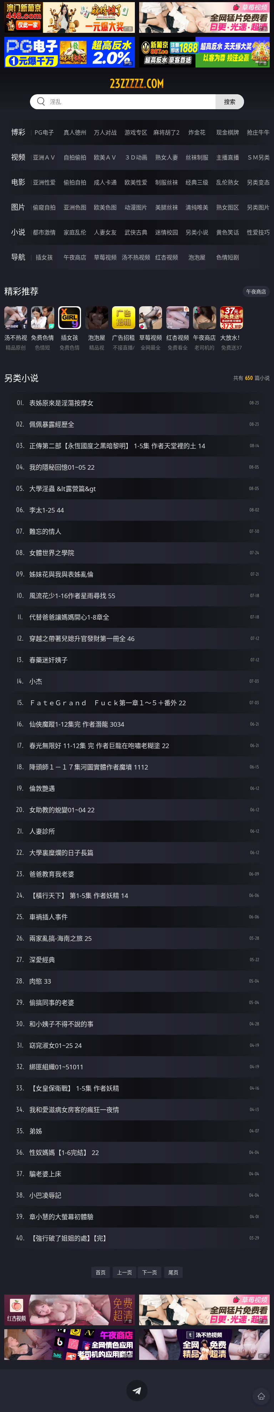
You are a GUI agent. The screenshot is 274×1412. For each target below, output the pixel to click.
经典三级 (197, 182)
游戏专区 (136, 132)
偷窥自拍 (44, 207)
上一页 (124, 1272)
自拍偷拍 (75, 157)
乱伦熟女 (227, 182)
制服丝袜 (166, 182)
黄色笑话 (227, 232)
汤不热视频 (136, 257)
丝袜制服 (197, 157)
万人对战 (105, 132)
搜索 (229, 102)
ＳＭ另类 (258, 157)
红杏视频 (166, 257)
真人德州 (75, 132)
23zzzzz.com (137, 83)
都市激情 (44, 232)
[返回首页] (261, 1396)
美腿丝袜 (166, 207)
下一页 (149, 1272)
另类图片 (258, 207)
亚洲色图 (75, 207)
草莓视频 (105, 257)
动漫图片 (136, 207)
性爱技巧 (258, 232)
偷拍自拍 (75, 182)
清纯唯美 (197, 207)
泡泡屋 (197, 257)
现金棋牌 (227, 132)
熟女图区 (227, 207)
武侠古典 (136, 232)
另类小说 (197, 232)
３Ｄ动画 (136, 157)
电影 (18, 182)
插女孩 (44, 257)
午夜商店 (75, 257)
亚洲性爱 (44, 182)
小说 (18, 232)
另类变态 (258, 182)
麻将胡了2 (166, 132)
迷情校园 (166, 232)
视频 (18, 157)
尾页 (173, 1272)
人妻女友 (105, 232)
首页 (101, 1272)
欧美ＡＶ (105, 157)
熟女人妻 (166, 157)
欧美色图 (105, 207)
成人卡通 (105, 182)
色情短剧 (227, 257)
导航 (18, 257)
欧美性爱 (136, 182)
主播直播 (227, 157)
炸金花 (197, 132)
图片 (18, 207)
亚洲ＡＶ (44, 157)
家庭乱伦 (75, 232)
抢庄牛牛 (258, 132)
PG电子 (44, 132)
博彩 (18, 132)
